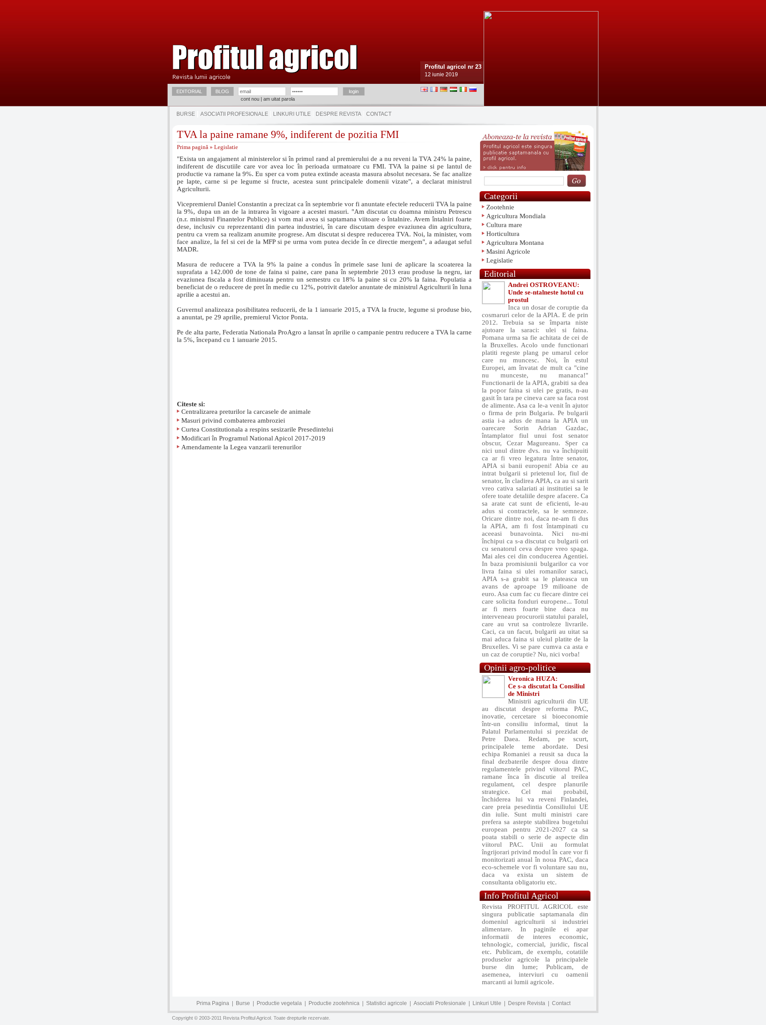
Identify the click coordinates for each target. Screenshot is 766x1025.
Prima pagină (192, 147)
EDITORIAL (189, 91)
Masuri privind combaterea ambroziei (233, 420)
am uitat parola (279, 99)
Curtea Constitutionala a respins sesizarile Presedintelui (257, 429)
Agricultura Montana (515, 242)
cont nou (250, 99)
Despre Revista (338, 114)
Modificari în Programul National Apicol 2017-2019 (253, 438)
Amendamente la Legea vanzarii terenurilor (241, 447)
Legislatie (226, 147)
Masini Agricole (508, 251)
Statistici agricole (386, 1003)
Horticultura (503, 233)
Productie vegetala (279, 1003)
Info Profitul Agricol (521, 895)
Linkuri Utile (292, 114)
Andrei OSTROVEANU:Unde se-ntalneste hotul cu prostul (545, 292)
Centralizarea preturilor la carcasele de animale (246, 411)
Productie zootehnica (334, 1003)
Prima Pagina (212, 1003)
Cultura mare (504, 224)
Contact (378, 114)
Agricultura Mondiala (516, 216)
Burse (185, 114)
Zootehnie (500, 207)
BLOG (222, 91)
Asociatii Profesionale (234, 114)
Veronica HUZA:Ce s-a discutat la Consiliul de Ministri (546, 686)
